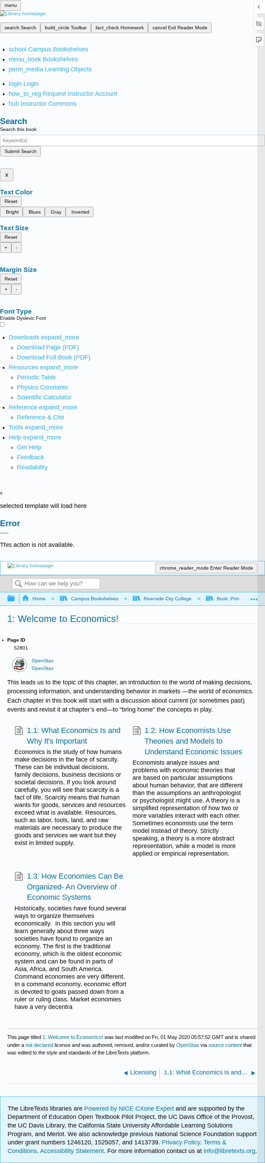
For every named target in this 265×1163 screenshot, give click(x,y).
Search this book (18, 129)
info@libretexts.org (228, 1150)
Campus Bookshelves (94, 598)
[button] (30, 457)
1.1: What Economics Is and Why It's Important (73, 735)
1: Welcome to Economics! (72, 1037)
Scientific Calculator (44, 397)
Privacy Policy (181, 1142)
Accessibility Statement (72, 1150)
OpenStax (42, 660)
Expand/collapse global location (254, 596)
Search (18, 584)
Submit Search (20, 151)
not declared (40, 1045)
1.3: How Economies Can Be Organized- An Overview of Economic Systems (75, 887)
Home (39, 598)
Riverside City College (167, 598)
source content (225, 1045)
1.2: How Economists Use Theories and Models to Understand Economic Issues (193, 741)
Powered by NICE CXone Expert (130, 1108)
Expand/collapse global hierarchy (15, 598)
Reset (10, 201)
